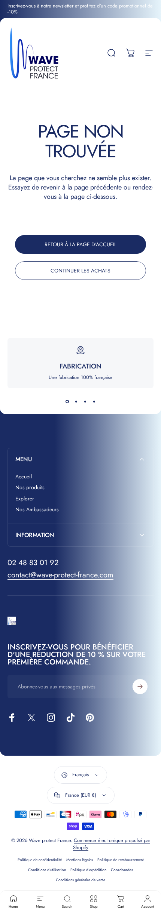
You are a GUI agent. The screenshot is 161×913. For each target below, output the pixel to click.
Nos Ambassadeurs (37, 509)
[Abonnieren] (140, 686)
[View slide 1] (67, 401)
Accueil (23, 477)
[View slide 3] (84, 401)
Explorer (24, 499)
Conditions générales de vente (80, 880)
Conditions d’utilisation (47, 870)
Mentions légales (79, 860)
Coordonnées (122, 870)
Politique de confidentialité (40, 860)
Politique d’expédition (88, 870)
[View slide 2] (76, 401)
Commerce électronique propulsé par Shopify (111, 844)
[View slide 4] (93, 401)
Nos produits (30, 487)
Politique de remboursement (120, 860)
